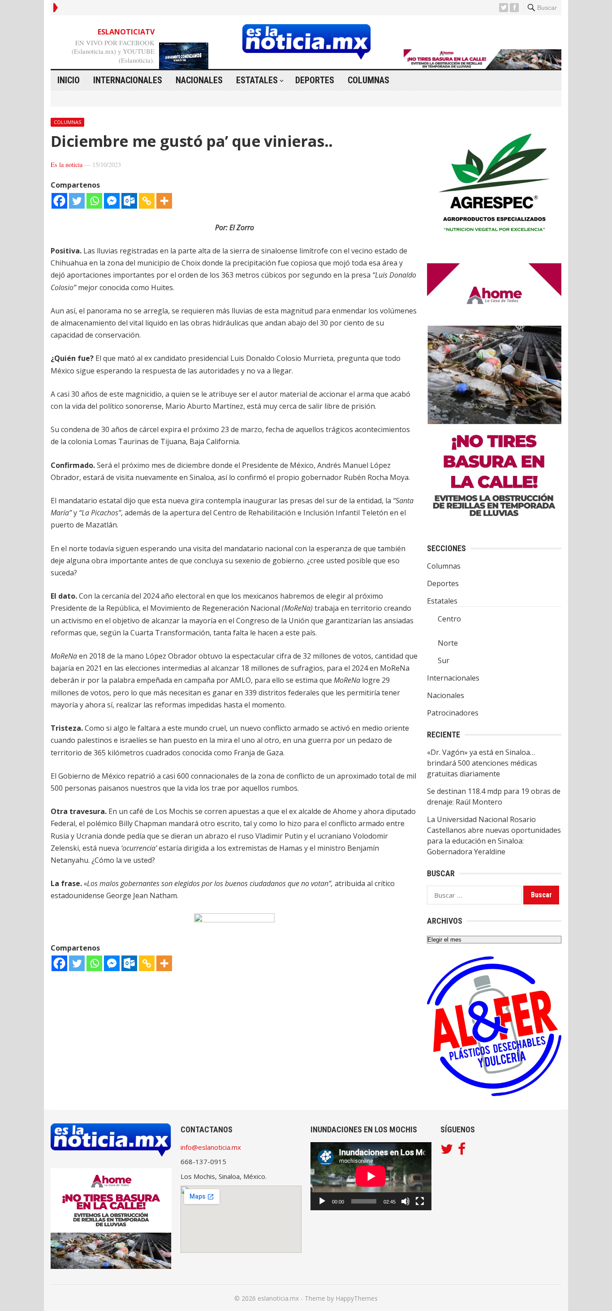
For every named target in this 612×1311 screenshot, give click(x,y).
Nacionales (199, 80)
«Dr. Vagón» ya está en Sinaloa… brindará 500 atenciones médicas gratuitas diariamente (482, 763)
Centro (449, 619)
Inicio (68, 80)
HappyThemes (357, 1298)
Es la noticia (66, 164)
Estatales (257, 80)
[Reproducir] (322, 1201)
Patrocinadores (452, 713)
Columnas (368, 80)
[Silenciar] (405, 1201)
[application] (370, 1176)
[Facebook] (59, 201)
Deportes (314, 80)
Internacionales (127, 80)
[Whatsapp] (94, 201)
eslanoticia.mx (278, 1298)
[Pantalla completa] (419, 1201)
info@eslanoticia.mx (211, 1147)
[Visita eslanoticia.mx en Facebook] (461, 1151)
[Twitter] (77, 201)
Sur (443, 660)
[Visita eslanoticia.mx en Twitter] (446, 1151)
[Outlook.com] (129, 201)
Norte (448, 643)
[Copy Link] (147, 201)
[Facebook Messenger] (112, 201)
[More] (164, 201)
